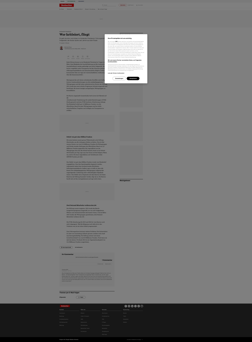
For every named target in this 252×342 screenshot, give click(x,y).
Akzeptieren (133, 78)
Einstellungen (119, 78)
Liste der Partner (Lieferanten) (116, 73)
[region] (126, 58)
